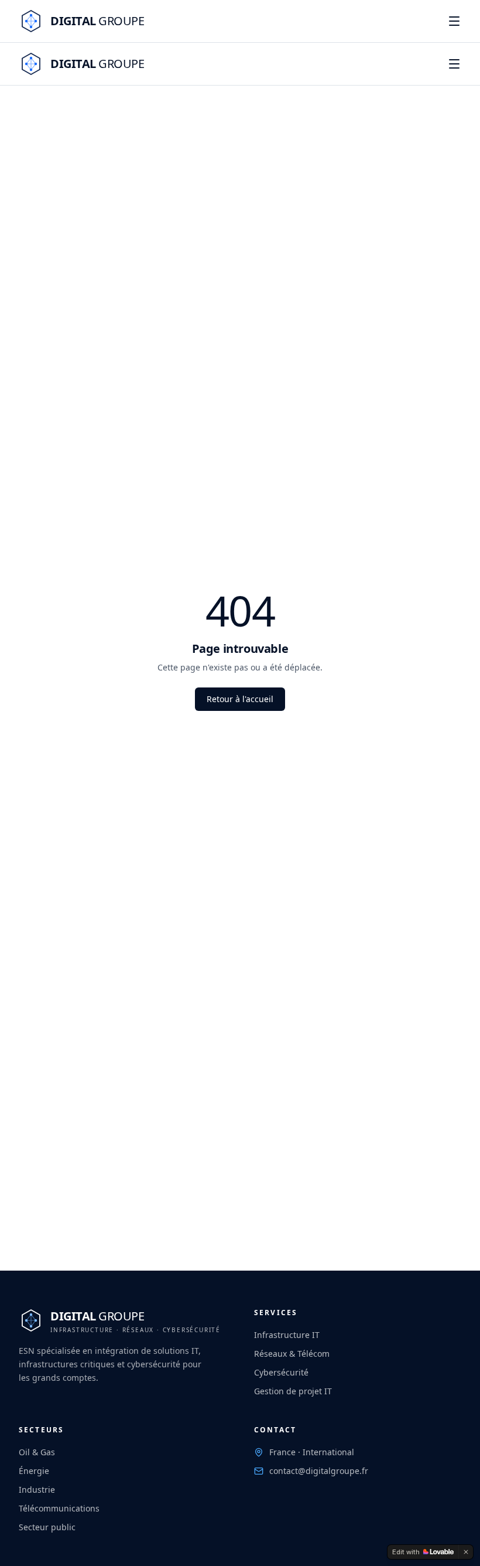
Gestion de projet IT (293, 1391)
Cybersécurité (281, 1372)
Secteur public (47, 1527)
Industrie (37, 1489)
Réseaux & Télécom (292, 1353)
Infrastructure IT (287, 1334)
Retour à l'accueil (240, 698)
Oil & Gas (37, 1452)
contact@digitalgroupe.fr (318, 1470)
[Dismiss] (466, 1552)
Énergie (34, 1470)
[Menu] (454, 21)
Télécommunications (59, 1508)
